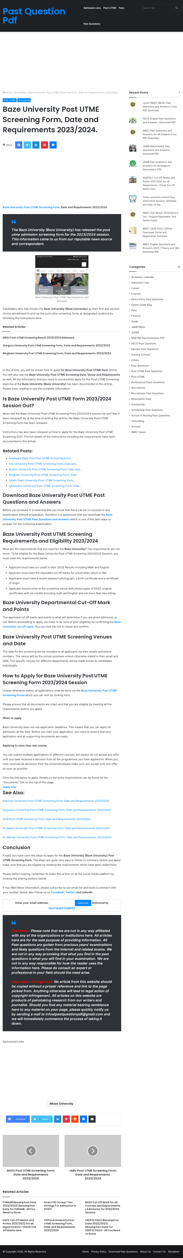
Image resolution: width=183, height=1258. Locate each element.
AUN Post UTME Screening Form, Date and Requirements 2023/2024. (47, 819)
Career (135, 288)
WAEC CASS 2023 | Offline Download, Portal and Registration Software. (157, 232)
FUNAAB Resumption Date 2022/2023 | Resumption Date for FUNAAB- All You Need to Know (19, 1207)
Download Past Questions (123, 1251)
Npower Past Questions (144, 349)
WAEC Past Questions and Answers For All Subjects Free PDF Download (160, 134)
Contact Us (159, 1251)
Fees (121, 7)
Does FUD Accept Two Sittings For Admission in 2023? (60, 1206)
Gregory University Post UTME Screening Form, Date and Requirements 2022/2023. (57, 345)
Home (8, 92)
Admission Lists (92, 7)
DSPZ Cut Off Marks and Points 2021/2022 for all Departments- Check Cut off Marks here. (19, 1225)
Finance (135, 315)
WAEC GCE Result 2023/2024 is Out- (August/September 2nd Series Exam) (160, 216)
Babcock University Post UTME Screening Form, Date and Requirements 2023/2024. (56, 801)
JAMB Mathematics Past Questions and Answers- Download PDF (157, 150)
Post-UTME (109, 7)
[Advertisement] (91, 60)
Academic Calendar (142, 277)
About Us (145, 1251)
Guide (134, 321)
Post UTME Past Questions (146, 371)
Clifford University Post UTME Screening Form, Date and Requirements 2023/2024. (59, 1225)
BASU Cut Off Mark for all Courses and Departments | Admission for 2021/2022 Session (102, 1207)
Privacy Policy (98, 1251)
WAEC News (138, 432)
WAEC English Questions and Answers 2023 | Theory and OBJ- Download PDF (161, 248)
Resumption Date (141, 398)
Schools (135, 426)
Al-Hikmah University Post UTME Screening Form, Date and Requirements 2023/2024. (57, 837)
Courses (136, 293)
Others (135, 360)
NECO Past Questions (143, 343)
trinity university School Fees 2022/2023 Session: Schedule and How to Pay (159, 201)
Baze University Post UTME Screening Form (31, 207)
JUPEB (135, 332)
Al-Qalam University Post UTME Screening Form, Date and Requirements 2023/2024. (56, 828)
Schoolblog (20, 92)
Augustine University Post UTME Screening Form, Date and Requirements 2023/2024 (57, 810)
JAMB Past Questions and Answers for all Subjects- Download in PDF (157, 166)
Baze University (62, 1103)
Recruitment (138, 387)
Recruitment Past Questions (147, 393)
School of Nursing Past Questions (150, 415)
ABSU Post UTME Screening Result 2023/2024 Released (38, 337)
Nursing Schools (140, 354)
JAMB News (138, 326)
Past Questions (91, 23)
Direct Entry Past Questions (147, 299)
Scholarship (138, 404)
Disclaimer (173, 1251)
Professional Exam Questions (148, 382)
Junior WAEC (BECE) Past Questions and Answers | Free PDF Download (160, 106)
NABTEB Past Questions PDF (148, 338)
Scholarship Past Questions (147, 410)
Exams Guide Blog (141, 304)
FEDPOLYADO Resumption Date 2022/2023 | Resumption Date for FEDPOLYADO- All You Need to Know (102, 1227)
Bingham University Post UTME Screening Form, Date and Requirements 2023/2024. (57, 353)
